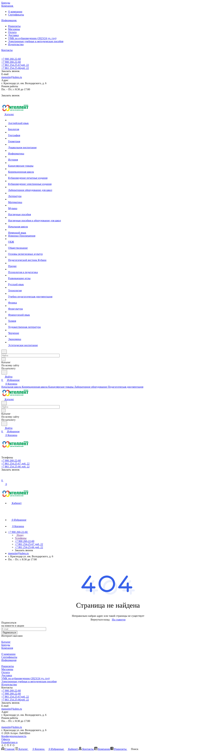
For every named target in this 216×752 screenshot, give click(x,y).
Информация (8, 660)
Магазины (14, 29)
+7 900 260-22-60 (11, 58)
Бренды (5, 644)
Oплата (12, 32)
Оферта (5, 739)
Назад (19, 535)
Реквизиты (14, 26)
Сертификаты (16, 14)
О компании (15, 11)
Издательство (16, 44)
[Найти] (4, 372)
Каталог (6, 641)
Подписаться (9, 632)
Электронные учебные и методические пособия (35, 41)
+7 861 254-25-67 (15, 65)
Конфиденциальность (13, 736)
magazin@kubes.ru (11, 77)
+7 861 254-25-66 (15, 68)
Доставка (13, 35)
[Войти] (2, 477)
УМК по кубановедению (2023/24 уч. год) (32, 38)
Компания (7, 648)
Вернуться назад (100, 619)
